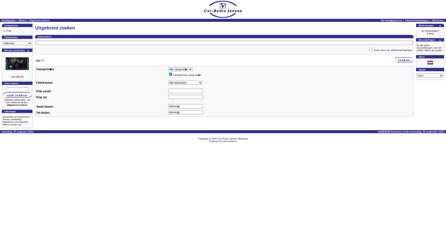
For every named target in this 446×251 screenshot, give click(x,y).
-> (4, 31)
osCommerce (230, 141)
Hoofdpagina (9, 20)
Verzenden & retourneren (16, 117)
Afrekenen (438, 20)
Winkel (22, 20)
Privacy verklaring (12, 119)
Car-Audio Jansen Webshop (233, 138)
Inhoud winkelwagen (417, 20)
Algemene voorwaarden (15, 122)
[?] (40, 60)
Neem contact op (12, 124)
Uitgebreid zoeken (39, 20)
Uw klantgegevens (391, 20)
